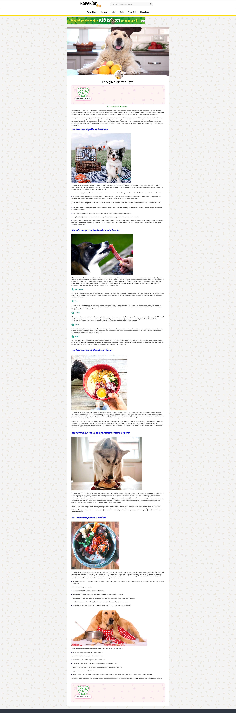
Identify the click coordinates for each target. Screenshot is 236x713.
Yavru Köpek (132, 12)
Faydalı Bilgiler (92, 12)
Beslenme (104, 12)
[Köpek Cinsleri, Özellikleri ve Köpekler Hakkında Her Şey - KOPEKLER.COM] (90, 4)
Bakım (113, 12)
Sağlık (122, 12)
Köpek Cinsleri (145, 12)
